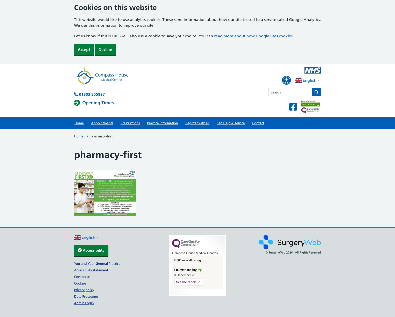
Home (79, 123)
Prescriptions (130, 123)
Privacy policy (84, 290)
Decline (105, 49)
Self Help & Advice (231, 123)
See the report (186, 282)
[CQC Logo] (186, 246)
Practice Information (162, 123)
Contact (258, 123)
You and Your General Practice (97, 264)
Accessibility (93, 250)
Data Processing (86, 296)
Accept (84, 49)
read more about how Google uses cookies (253, 36)
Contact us (82, 277)
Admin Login (84, 303)
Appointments (102, 123)
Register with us (197, 123)
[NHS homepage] (101, 77)
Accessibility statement (91, 270)
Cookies (80, 283)
